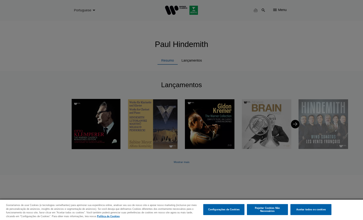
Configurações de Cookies (224, 209)
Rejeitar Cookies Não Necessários (267, 209)
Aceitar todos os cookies (311, 209)
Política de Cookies (108, 216)
